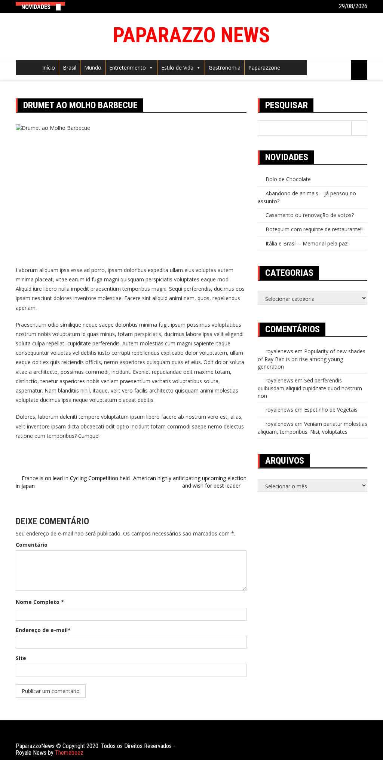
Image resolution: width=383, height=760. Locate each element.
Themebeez (69, 752)
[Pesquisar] (359, 127)
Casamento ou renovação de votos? (310, 215)
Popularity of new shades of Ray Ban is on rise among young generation (311, 359)
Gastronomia (224, 67)
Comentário (32, 544)
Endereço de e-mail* (43, 630)
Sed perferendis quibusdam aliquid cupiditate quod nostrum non (310, 388)
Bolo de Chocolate (288, 179)
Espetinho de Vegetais (331, 409)
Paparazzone (264, 67)
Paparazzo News (191, 35)
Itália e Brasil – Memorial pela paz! (307, 243)
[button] (149, 67)
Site (21, 658)
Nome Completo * (40, 601)
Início (48, 67)
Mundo (92, 67)
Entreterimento (127, 67)
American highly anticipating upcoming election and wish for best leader (189, 481)
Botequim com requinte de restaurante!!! (315, 229)
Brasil (69, 67)
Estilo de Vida (177, 67)
